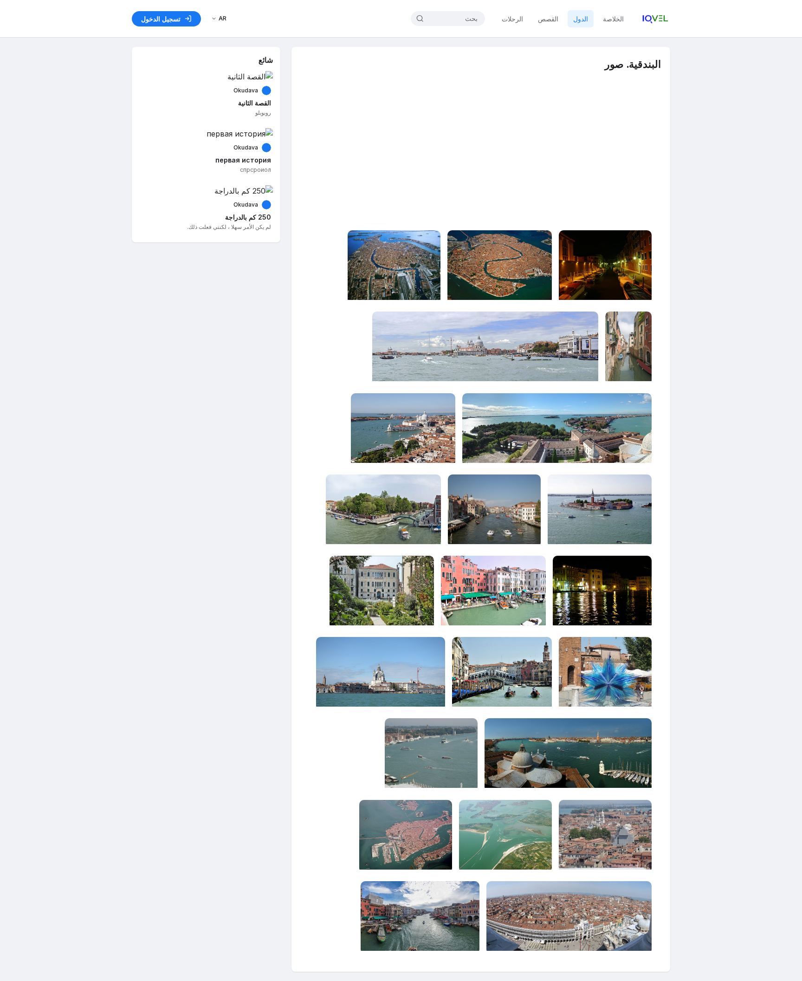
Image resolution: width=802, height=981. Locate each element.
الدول (580, 19)
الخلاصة (613, 19)
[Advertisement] (478, 161)
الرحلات (512, 19)
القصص (548, 19)
